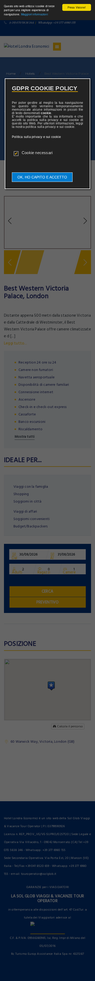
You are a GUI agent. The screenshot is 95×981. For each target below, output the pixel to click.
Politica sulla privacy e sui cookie (36, 137)
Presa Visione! (77, 7)
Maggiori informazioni (34, 14)
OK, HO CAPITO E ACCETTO (42, 177)
